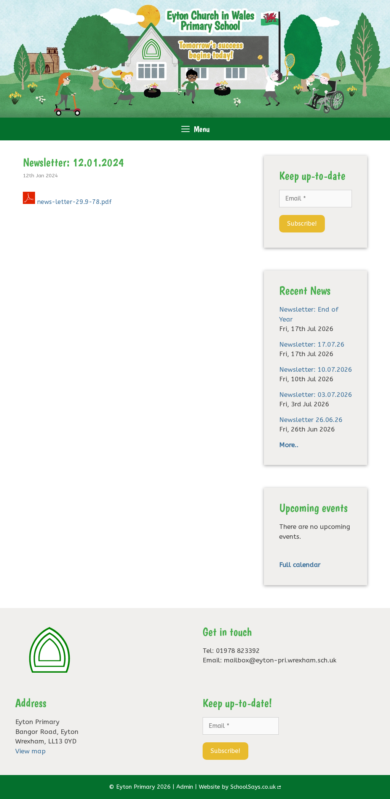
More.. (289, 445)
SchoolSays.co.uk (253, 786)
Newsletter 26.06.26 (310, 419)
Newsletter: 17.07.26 (311, 344)
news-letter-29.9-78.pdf (74, 201)
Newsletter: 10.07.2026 (315, 369)
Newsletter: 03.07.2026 (315, 394)
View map (30, 751)
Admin (184, 786)
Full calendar (300, 564)
